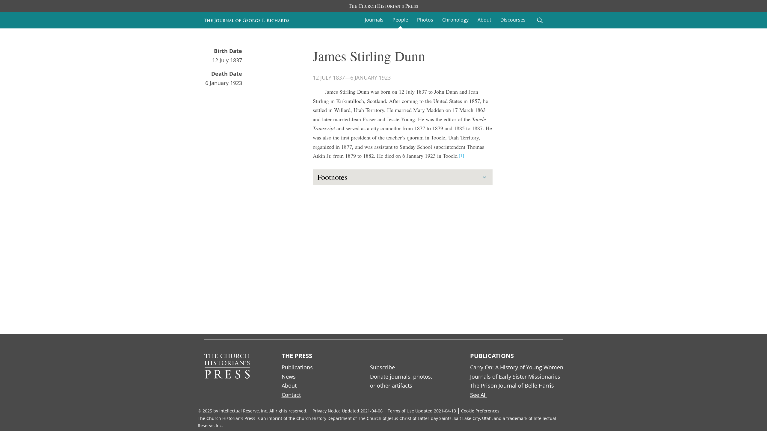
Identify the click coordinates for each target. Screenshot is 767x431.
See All (478, 394)
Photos (425, 19)
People (400, 19)
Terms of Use (401, 411)
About (484, 19)
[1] (461, 155)
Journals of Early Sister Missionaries (515, 376)
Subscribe (382, 367)
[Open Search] (540, 20)
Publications (297, 367)
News (289, 376)
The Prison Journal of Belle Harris (512, 385)
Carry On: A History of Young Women (516, 367)
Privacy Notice (326, 411)
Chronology (455, 19)
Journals (374, 19)
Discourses (513, 19)
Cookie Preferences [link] (480, 411)
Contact (291, 394)
